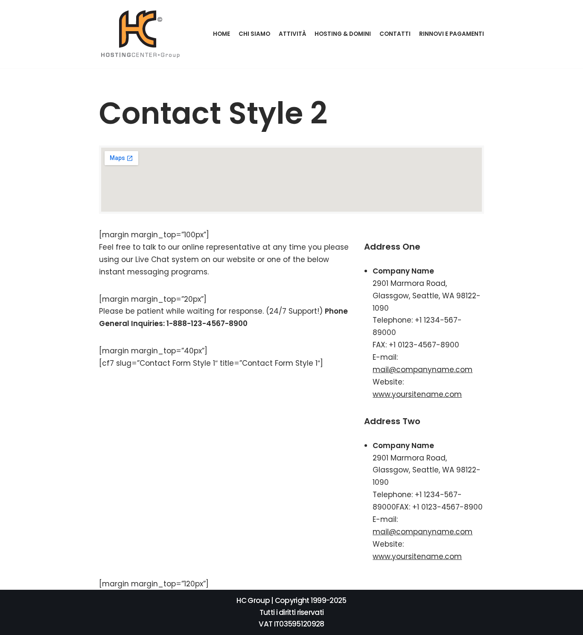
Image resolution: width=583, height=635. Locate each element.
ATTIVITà (292, 34)
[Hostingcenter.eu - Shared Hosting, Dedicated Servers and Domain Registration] (141, 34)
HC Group (252, 600)
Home (221, 34)
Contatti (395, 34)
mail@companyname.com (422, 369)
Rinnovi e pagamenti (451, 34)
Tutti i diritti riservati (291, 612)
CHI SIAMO (254, 34)
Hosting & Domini (343, 34)
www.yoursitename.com (417, 394)
